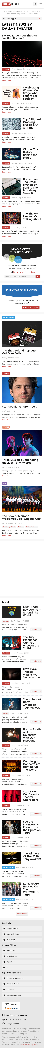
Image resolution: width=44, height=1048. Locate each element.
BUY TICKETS (29, 307)
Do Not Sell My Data (29, 1044)
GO (38, 276)
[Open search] (35, 4)
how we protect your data (24, 272)
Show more (22, 914)
